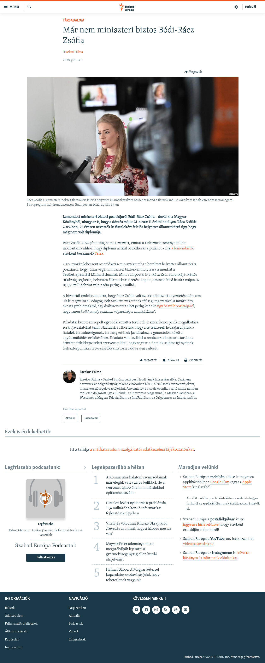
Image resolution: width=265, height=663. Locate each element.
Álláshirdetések (16, 631)
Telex (99, 254)
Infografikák (77, 639)
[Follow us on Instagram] (156, 610)
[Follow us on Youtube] (136, 610)
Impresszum (13, 647)
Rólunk (10, 608)
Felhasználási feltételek (21, 623)
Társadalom (73, 21)
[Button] (193, 72)
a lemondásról (182, 248)
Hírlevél (250, 7)
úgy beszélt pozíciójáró (175, 306)
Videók (74, 631)
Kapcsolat (12, 639)
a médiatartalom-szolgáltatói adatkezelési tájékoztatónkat (142, 450)
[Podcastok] (236, 7)
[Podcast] (176, 610)
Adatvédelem (14, 616)
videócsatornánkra (198, 544)
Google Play (219, 482)
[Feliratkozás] (185, 610)
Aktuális (74, 616)
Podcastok (76, 623)
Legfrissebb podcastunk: (32, 467)
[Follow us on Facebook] (146, 610)
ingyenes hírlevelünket (201, 525)
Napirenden (77, 608)
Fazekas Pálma (73, 52)
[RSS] (166, 610)
